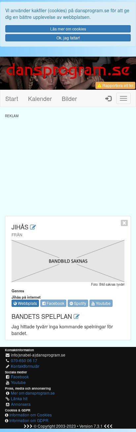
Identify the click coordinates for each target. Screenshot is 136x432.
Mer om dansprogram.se (33, 393)
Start (11, 98)
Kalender (40, 98)
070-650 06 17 (24, 360)
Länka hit (19, 398)
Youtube (103, 303)
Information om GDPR (29, 420)
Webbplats (27, 303)
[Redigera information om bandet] (33, 226)
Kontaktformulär (25, 366)
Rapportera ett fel (117, 85)
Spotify (79, 303)
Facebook (55, 303)
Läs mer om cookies (68, 28)
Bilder (69, 98)
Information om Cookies (30, 414)
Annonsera (21, 404)
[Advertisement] (68, 164)
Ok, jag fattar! (68, 37)
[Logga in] (108, 98)
